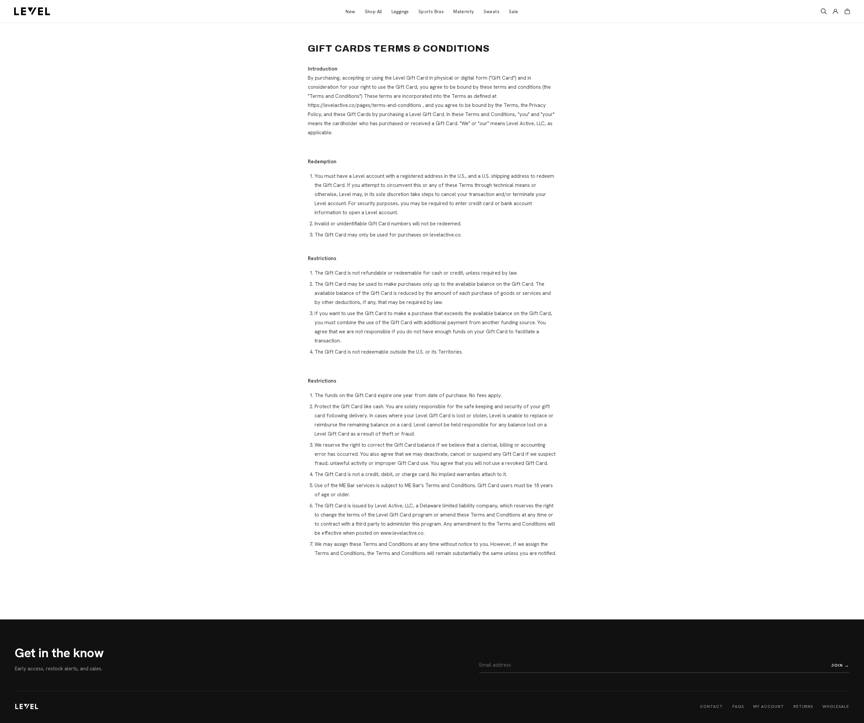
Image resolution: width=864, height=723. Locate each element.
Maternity (463, 12)
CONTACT (711, 706)
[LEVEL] (26, 706)
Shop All (373, 12)
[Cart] (847, 11)
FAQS (738, 706)
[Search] (823, 11)
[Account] (835, 11)
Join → (840, 665)
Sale (513, 12)
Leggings (400, 12)
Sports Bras (431, 12)
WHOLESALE (835, 706)
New (350, 12)
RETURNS (803, 706)
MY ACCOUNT (768, 706)
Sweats (492, 12)
